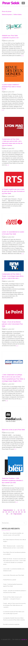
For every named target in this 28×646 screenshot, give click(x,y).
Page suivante (18, 514)
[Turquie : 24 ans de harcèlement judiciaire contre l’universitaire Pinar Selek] (14, 311)
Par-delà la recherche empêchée (11, 624)
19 (16, 512)
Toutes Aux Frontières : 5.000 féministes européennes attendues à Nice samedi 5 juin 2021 (12, 480)
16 (9, 512)
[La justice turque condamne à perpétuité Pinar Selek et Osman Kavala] (14, 72)
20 (19, 512)
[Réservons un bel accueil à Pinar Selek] (14, 417)
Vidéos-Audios (17, 14)
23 (7, 514)
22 (25, 512)
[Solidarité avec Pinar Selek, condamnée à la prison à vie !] (14, 26)
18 (14, 512)
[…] (22, 55)
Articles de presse (7, 14)
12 (21, 510)
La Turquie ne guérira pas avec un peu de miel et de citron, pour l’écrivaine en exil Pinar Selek (13, 191)
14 (3, 512)
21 (22, 512)
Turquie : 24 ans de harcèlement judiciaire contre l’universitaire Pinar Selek (12, 324)
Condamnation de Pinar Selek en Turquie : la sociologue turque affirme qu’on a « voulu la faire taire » (12, 276)
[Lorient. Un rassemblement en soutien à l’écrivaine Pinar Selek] (14, 221)
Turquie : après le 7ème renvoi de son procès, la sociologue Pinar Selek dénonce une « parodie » (14, 605)
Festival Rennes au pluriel (9, 579)
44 (12, 514)
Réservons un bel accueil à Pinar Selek (13, 429)
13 (24, 510)
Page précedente (8, 510)
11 (19, 510)
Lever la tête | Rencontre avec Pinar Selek (13, 575)
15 (6, 512)
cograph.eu (24, 639)
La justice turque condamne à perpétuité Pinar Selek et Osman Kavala (11, 87)
